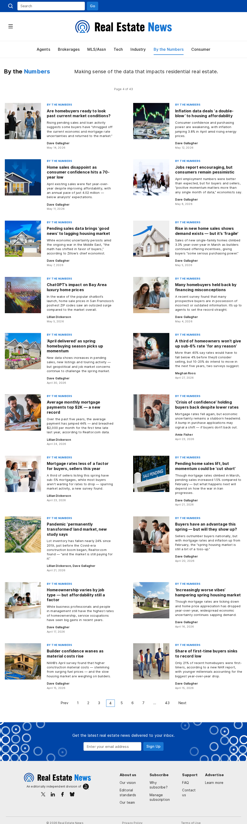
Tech (118, 49)
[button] (92, 6)
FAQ (185, 783)
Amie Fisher (184, 434)
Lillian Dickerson (59, 317)
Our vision (128, 783)
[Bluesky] (72, 794)
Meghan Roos (185, 373)
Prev (65, 703)
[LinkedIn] (53, 794)
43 (167, 703)
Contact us (189, 792)
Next (182, 703)
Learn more (214, 783)
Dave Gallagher (58, 143)
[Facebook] (62, 794)
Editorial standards (128, 792)
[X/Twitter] (43, 794)
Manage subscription (160, 797)
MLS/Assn (96, 49)
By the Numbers (169, 49)
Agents (43, 49)
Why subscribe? (159, 785)
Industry (138, 49)
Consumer (200, 49)
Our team (127, 802)
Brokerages (69, 49)
